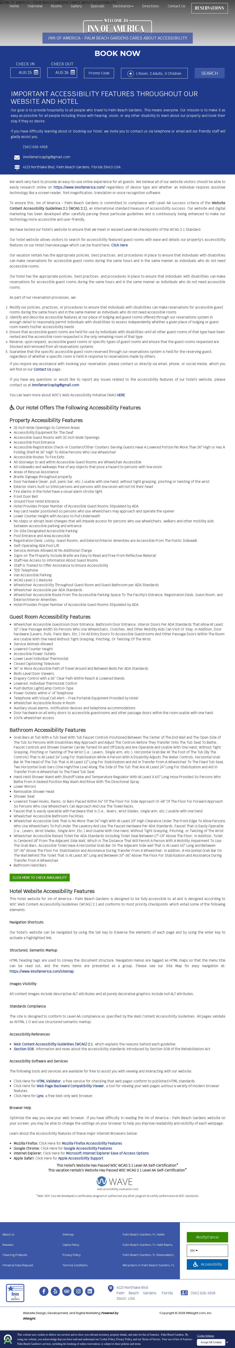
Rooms (56, 6)
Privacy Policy (124, 1339)
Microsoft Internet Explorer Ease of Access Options (107, 1153)
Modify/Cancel (207, 1237)
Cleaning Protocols (15, 1255)
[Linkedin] (89, 1291)
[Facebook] (43, 1291)
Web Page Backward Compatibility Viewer (70, 1086)
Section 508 (24, 1049)
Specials (97, 6)
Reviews (8, 1245)
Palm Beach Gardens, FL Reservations (148, 1255)
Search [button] (209, 73)
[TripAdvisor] (66, 1291)
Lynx (40, 1096)
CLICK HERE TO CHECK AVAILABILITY (40, 877)
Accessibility (211, 1264)
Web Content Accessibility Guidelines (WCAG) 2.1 (53, 1044)
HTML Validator (49, 1081)
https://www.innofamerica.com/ (79, 187)
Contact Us (176, 6)
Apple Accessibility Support (80, 1158)
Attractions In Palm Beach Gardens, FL (149, 1265)
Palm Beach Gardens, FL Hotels (144, 1234)
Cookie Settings (205, 1335)
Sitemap (68, 1234)
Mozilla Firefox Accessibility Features (92, 1143)
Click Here (119, 245)
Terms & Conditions (74, 1265)
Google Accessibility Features (88, 1148)
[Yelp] (55, 1291)
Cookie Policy (107, 1339)
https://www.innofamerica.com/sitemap (42, 971)
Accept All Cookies (211, 1342)
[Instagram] (78, 1291)
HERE (121, 395)
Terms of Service (151, 1339)
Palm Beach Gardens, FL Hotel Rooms (147, 1245)
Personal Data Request (18, 1265)
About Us (8, 1234)
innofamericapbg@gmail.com (55, 385)
